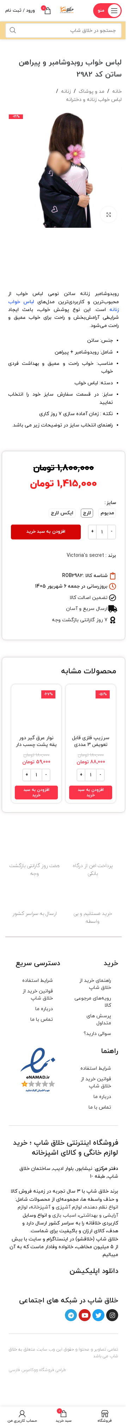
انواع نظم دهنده (101, 1207)
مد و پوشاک (91, 91)
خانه (117, 91)
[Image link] (100, 1285)
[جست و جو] (12, 30)
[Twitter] (98, 1315)
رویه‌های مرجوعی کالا (92, 1002)
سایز (111, 502)
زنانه (66, 91)
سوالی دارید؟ (97, 1033)
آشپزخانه (40, 1207)
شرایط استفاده (37, 980)
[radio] (107, 513)
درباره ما (44, 1009)
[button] (90, 792)
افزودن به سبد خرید (45, 531)
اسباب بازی (64, 1215)
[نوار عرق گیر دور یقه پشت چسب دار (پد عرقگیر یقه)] (36, 709)
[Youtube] (85, 1315)
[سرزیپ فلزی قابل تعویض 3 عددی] (90, 709)
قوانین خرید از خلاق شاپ (38, 995)
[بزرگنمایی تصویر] (108, 214)
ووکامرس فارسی (23, 1370)
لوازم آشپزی (69, 1207)
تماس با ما (41, 1019)
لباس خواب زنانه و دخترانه (94, 99)
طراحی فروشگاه (52, 1370)
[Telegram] (71, 1315)
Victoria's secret (85, 555)
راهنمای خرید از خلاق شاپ (95, 984)
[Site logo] (67, 10)
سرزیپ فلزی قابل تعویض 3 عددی (90, 741)
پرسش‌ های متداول (98, 1019)
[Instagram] (112, 1315)
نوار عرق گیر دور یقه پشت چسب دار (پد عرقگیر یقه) (36, 745)
